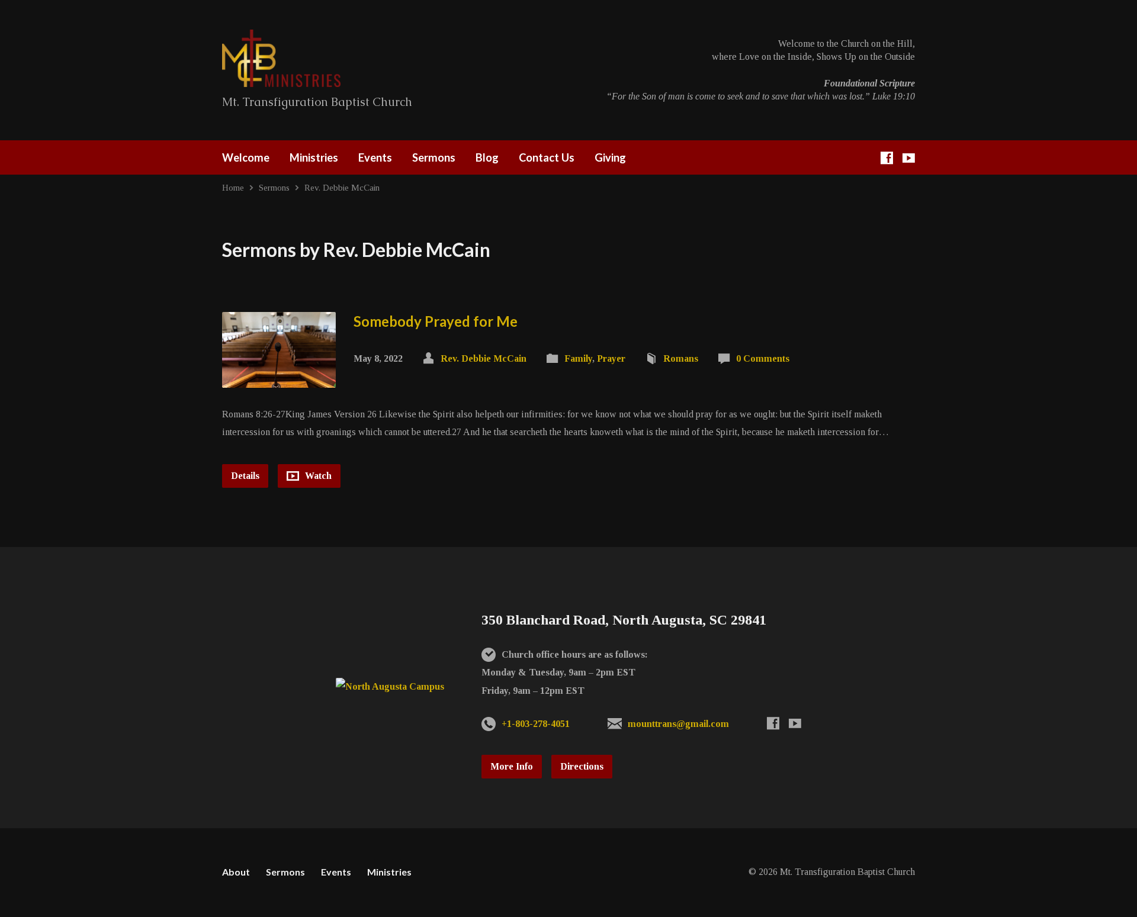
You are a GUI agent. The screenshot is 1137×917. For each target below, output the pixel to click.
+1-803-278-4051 (536, 724)
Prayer (611, 358)
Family (578, 358)
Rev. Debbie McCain (342, 187)
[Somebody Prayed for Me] (279, 378)
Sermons (433, 157)
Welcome (245, 157)
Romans (680, 358)
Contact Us (546, 157)
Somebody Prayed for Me (436, 321)
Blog (487, 157)
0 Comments (762, 358)
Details (245, 476)
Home (233, 187)
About (236, 871)
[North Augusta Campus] (390, 686)
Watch (317, 476)
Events (375, 157)
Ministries (314, 157)
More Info (511, 766)
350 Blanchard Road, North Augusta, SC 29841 (623, 620)
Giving (610, 157)
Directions (581, 766)
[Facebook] (887, 158)
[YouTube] (908, 158)
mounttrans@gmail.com (678, 724)
